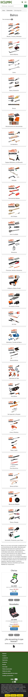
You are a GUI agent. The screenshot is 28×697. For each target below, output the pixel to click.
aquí (18, 688)
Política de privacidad (7, 669)
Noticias (4, 664)
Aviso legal (4, 666)
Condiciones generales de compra (10, 673)
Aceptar (7, 695)
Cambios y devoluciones (7, 675)
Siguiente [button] (17, 600)
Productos (4, 662)
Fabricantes (9, 10)
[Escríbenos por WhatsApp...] (13, 682)
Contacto (4, 655)
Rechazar (13, 695)
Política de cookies (6, 671)
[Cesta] (22, 2)
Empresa (4, 653)
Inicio (3, 10)
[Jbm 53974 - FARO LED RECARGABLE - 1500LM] (14, 578)
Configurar (20, 695)
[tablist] (14, 586)
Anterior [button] (11, 600)
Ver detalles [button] (14, 594)
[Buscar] (25, 6)
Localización (5, 658)
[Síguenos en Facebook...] (15, 682)
